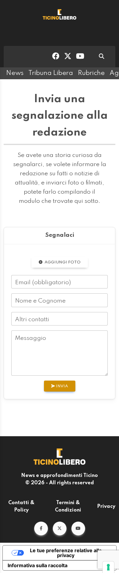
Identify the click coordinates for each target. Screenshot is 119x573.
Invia (61, 386)
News (14, 73)
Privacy (106, 506)
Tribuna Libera (50, 73)
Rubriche (91, 73)
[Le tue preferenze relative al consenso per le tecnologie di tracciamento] (108, 567)
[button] (41, 528)
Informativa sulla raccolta (37, 565)
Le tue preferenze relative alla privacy (66, 552)
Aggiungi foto (62, 262)
